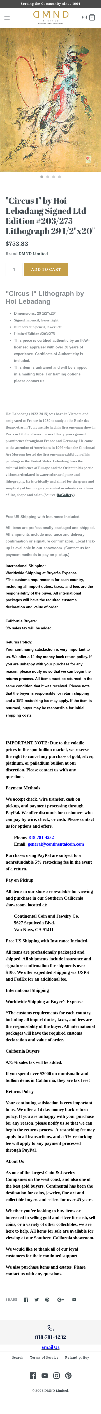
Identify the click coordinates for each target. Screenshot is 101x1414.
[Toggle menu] (7, 18)
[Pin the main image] (47, 1300)
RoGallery (65, 495)
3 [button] (53, 177)
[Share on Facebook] (26, 1300)
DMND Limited (33, 253)
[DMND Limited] (51, 18)
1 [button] (41, 177)
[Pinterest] (68, 1375)
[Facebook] (33, 1375)
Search (18, 1357)
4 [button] (59, 177)
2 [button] (47, 177)
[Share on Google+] (61, 1300)
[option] (50, 100)
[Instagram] (56, 1375)
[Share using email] (74, 1300)
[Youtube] (45, 1375)
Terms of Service (44, 1357)
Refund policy (77, 1357)
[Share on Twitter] (37, 1300)
